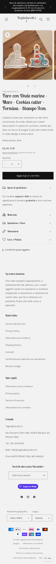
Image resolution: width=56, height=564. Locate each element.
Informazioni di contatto (18, 407)
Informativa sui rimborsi (17, 337)
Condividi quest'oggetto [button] (17, 249)
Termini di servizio (14, 400)
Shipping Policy (13, 344)
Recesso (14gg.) (13, 366)
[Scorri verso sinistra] (21, 86)
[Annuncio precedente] (5, 7)
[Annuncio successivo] (51, 7)
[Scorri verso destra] (35, 86)
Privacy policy (12, 393)
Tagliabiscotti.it (26, 540)
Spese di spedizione (10, 153)
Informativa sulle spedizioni (24, 558)
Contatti (9, 352)
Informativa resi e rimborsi (19, 386)
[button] (6, 19)
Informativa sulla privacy (29, 548)
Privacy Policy (12, 330)
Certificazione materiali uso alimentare (25, 359)
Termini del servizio (15, 323)
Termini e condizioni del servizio (29, 553)
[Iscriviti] (43, 475)
